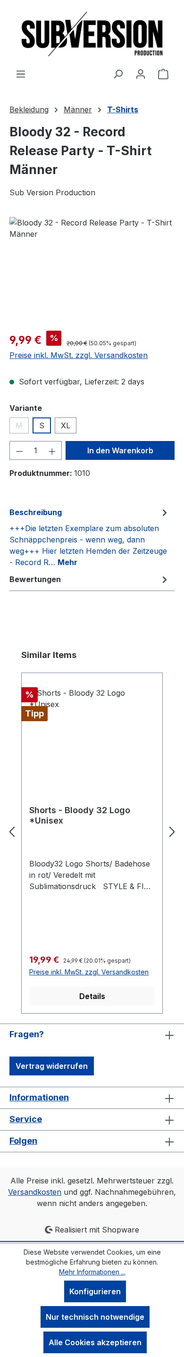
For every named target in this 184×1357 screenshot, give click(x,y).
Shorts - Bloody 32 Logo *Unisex (79, 815)
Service (25, 1119)
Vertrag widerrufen (52, 1066)
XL (65, 425)
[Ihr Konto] (140, 73)
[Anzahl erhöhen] (52, 450)
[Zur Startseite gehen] (92, 34)
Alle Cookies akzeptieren (95, 1342)
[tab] (89, 536)
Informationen (39, 1097)
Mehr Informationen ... (92, 1272)
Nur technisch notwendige (95, 1317)
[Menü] (20, 73)
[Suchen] (118, 73)
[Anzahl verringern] (19, 450)
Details (92, 996)
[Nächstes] (172, 831)
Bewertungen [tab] (35, 579)
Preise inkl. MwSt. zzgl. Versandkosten (78, 355)
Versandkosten (34, 1192)
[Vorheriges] (12, 831)
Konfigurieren (95, 1291)
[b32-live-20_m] (92, 270)
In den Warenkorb (120, 450)
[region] (92, 270)
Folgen (23, 1141)
